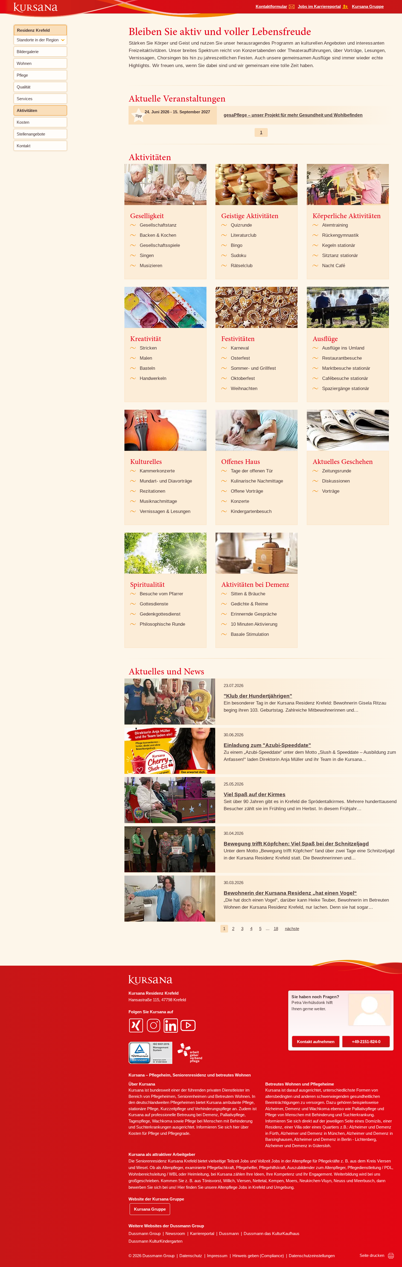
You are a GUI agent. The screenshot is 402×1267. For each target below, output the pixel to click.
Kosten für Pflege (144, 1133)
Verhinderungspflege (213, 1108)
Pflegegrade (178, 1133)
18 (276, 928)
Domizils (373, 1121)
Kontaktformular (271, 6)
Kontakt (315, 1041)
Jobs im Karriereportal (319, 6)
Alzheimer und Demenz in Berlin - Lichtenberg (335, 1139)
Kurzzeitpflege (173, 1108)
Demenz (210, 1114)
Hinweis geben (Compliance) (258, 1255)
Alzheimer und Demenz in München (313, 1133)
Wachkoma (319, 1108)
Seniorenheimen (191, 1096)
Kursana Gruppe (368, 6)
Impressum (217, 1255)
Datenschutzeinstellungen (312, 1255)
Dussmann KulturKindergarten (155, 1241)
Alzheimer (274, 1108)
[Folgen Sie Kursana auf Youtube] (188, 1025)
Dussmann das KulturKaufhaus (271, 1233)
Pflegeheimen (163, 1096)
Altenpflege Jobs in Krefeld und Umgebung (255, 1187)
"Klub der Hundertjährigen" (258, 696)
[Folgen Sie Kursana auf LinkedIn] (171, 1025)
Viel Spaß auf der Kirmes (255, 794)
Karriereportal (202, 1233)
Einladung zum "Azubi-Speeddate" (267, 745)
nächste (292, 928)
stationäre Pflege (143, 1108)
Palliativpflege (364, 1108)
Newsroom (175, 1233)
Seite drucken (372, 1255)
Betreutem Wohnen (232, 1096)
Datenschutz (190, 1255)
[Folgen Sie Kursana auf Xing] (137, 1025)
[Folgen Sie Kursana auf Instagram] (154, 1025)
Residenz (273, 1127)
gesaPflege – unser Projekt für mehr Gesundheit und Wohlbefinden (293, 115)
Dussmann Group (145, 1233)
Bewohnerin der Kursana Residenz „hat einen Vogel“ (290, 893)
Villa (298, 1127)
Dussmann (229, 1233)
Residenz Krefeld (33, 30)
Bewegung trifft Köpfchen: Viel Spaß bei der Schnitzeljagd (296, 844)
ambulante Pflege (238, 1102)
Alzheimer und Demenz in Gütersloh (297, 1145)
